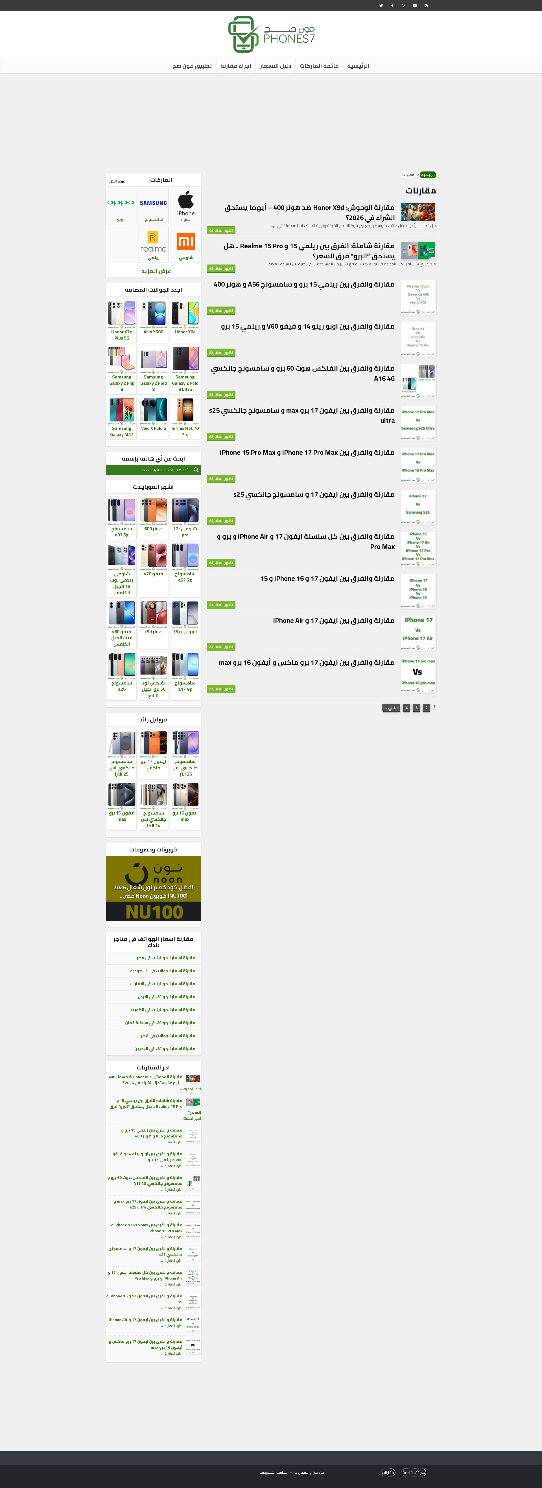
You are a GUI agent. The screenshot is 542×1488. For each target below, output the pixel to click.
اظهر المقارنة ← (190, 1089)
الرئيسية (358, 65)
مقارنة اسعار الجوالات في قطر (168, 1035)
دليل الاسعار (275, 65)
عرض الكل (117, 181)
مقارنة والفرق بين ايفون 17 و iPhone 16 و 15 (327, 578)
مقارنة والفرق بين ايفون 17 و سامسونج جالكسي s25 (314, 494)
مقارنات (388, 1472)
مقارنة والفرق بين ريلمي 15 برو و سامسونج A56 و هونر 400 (304, 284)
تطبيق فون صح (192, 65)
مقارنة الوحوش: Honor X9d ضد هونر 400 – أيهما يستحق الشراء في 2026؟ (309, 212)
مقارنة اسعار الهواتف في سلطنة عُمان (160, 1022)
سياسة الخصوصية (273, 1472)
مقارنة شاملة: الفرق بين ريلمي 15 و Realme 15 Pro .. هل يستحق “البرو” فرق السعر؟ (309, 250)
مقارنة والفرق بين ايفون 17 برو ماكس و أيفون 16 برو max (307, 662)
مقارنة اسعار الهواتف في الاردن (166, 996)
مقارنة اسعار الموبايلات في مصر (166, 957)
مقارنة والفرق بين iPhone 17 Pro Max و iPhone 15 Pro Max (307, 452)
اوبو (120, 219)
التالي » (391, 707)
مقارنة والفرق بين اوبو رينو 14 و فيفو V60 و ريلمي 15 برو (308, 326)
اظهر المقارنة (221, 230)
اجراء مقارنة (236, 65)
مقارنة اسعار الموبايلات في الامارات (162, 983)
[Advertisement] (271, 121)
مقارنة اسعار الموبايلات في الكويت (163, 1009)
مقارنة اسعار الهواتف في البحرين (164, 1048)
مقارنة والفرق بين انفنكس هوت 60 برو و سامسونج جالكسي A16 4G (303, 373)
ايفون (186, 219)
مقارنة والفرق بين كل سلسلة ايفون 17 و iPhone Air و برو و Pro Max (306, 541)
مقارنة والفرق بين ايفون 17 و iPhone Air (334, 620)
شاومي (186, 257)
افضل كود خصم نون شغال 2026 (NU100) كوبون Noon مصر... (153, 891)
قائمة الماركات (319, 65)
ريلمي (153, 257)
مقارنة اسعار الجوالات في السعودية (162, 970)
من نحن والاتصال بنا (309, 1472)
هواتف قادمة (414, 1472)
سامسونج (153, 219)
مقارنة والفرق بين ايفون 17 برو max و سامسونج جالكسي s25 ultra (302, 415)
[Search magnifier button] (196, 470)
